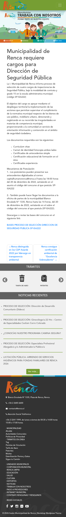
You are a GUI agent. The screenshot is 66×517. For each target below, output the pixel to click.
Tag (7, 442)
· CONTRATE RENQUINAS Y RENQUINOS (23, 495)
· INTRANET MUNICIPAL (16, 492)
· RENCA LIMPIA (13, 470)
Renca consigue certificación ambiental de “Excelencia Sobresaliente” (48, 253)
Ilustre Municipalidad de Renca (22, 513)
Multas (9, 454)
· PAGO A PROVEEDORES (17, 490)
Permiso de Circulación (15, 445)
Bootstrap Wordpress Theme (49, 513)
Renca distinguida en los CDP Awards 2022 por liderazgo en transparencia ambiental (20, 253)
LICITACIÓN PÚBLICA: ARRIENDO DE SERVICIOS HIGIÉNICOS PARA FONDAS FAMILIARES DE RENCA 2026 (30, 360)
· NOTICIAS (11, 484)
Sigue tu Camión (13, 459)
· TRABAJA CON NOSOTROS (18, 487)
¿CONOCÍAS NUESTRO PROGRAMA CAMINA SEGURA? (32, 333)
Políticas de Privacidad (15, 437)
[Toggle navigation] (60, 5)
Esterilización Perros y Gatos (18, 456)
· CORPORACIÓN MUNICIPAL (18, 467)
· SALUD (9, 476)
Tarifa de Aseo (12, 448)
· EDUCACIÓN (12, 473)
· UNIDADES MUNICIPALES (17, 464)
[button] (5, 280)
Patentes (9, 451)
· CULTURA (10, 478)
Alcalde (9, 431)
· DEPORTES (11, 481)
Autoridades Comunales (16, 434)
